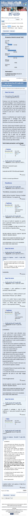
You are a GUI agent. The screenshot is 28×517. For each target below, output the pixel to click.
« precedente (19, 78)
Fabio (7, 419)
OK (12, 513)
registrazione (16, 17)
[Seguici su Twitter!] (26, 5)
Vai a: (3, 498)
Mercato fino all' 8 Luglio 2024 (12, 96)
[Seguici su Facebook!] (24, 5)
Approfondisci (16, 513)
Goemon (8, 149)
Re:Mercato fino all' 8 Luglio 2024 (13, 161)
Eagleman (9, 203)
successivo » (24, 78)
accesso (6, 17)
